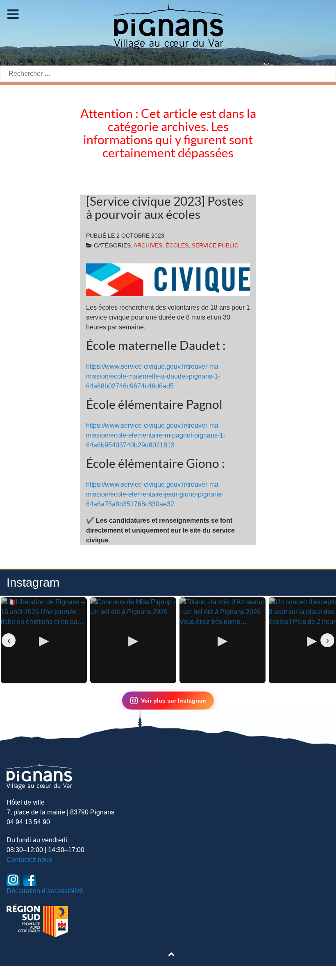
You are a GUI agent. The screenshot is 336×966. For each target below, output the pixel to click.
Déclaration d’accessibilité (45, 890)
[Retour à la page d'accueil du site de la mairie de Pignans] (168, 25)
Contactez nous (29, 859)
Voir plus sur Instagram (173, 700)
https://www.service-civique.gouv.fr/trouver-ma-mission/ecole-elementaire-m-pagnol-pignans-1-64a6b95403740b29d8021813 (155, 435)
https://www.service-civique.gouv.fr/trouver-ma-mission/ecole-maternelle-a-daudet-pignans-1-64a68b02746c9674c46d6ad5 (153, 376)
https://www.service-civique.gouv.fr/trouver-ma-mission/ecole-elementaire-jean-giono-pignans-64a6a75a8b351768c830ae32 (154, 494)
